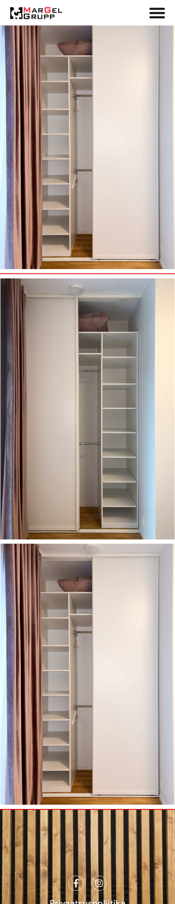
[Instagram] (99, 883)
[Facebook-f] (76, 883)
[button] (157, 12)
